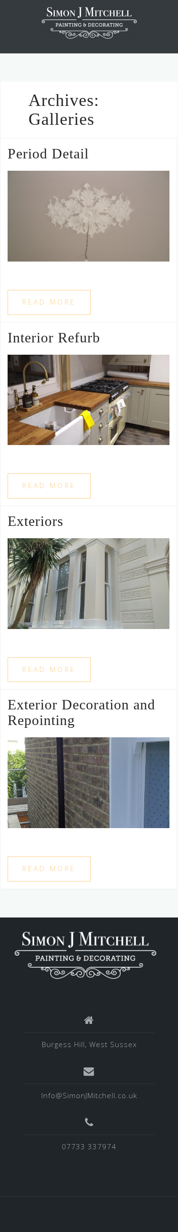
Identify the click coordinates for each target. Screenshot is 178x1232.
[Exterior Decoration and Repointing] (88, 781)
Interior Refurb (54, 337)
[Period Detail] (88, 215)
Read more (49, 301)
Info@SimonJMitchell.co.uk (89, 1095)
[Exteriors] (88, 582)
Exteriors (36, 521)
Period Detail (48, 153)
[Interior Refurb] (88, 399)
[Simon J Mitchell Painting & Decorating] (85, 954)
